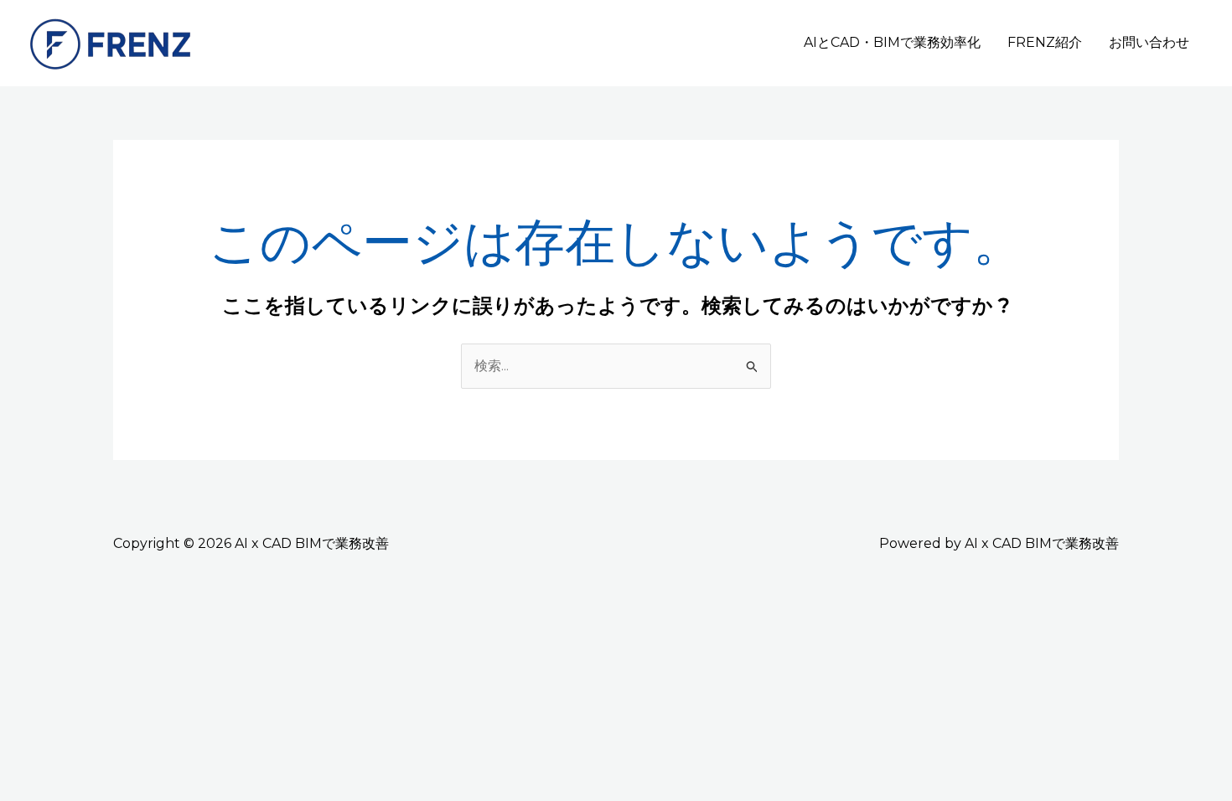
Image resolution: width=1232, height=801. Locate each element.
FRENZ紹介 (1044, 42)
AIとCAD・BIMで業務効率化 (892, 42)
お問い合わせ (1149, 42)
